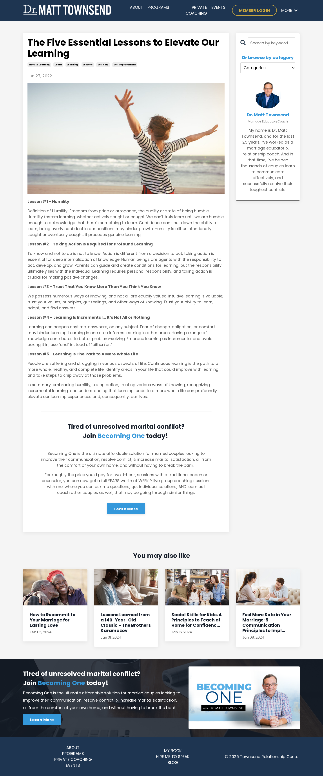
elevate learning (39, 64)
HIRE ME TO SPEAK (172, 756)
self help (103, 64)
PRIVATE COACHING (196, 10)
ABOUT (136, 7)
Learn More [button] (42, 719)
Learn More (126, 509)
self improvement (125, 64)
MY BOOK (172, 750)
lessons (88, 64)
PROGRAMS (158, 7)
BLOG (173, 762)
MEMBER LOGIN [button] (254, 10)
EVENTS (218, 7)
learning (72, 64)
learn (58, 64)
